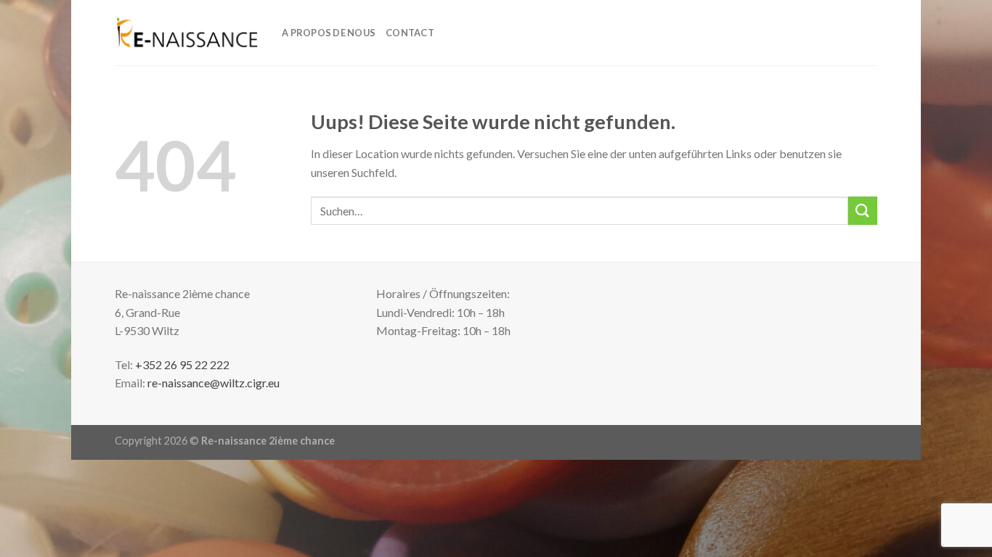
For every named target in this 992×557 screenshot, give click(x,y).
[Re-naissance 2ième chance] (187, 32)
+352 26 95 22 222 (182, 364)
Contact (410, 32)
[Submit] (862, 211)
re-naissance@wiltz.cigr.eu (213, 382)
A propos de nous (328, 32)
